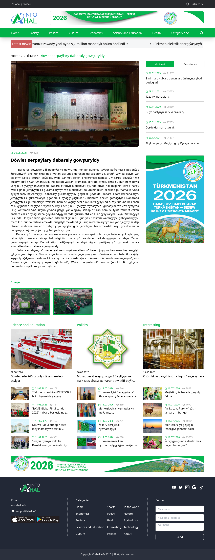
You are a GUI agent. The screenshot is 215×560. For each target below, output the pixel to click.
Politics (53, 33)
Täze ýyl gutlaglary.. (158, 96)
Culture (73, 33)
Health (156, 33)
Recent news (190, 64)
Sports (111, 507)
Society (34, 33)
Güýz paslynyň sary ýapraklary (165, 112)
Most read (160, 64)
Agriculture (131, 520)
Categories (179, 34)
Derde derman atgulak (160, 127)
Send (180, 537)
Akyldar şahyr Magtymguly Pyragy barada (172, 143)
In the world (131, 507)
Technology (131, 527)
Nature (128, 513)
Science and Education (127, 33)
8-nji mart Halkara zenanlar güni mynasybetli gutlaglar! (174, 80)
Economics (96, 33)
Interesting (114, 527)
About (128, 534)
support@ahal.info (26, 511)
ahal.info (21, 505)
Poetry (111, 513)
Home (15, 33)
